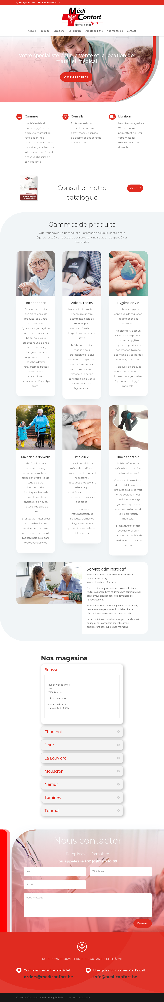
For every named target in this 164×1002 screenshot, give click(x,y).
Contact (131, 31)
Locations (58, 31)
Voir (134, 188)
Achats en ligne (94, 31)
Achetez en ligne (76, 76)
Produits (44, 31)
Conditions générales (52, 997)
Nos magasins (115, 31)
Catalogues (75, 31)
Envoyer (142, 923)
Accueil (32, 31)
